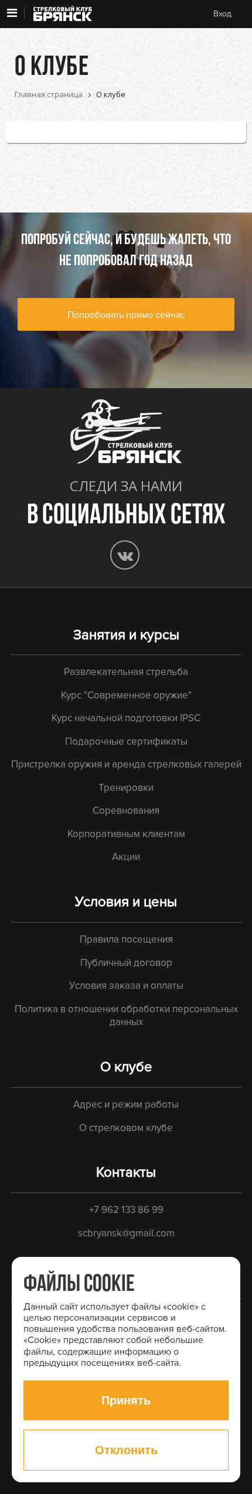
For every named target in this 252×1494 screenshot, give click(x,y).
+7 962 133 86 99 (126, 1210)
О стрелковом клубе (126, 1128)
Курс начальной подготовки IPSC (126, 718)
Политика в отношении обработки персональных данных (126, 1016)
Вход (222, 14)
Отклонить (126, 1450)
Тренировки (126, 788)
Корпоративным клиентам (126, 834)
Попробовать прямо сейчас (126, 315)
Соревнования (126, 810)
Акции (126, 857)
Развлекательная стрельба (126, 672)
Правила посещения (126, 939)
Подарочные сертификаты (126, 741)
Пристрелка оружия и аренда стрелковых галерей (126, 764)
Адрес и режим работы (126, 1104)
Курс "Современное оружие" (126, 695)
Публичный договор (126, 963)
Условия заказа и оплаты (126, 985)
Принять (126, 1400)
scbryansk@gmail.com (126, 1233)
